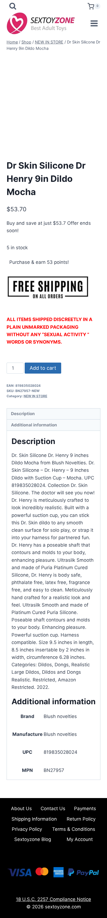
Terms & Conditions (73, 829)
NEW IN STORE (35, 396)
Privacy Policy (27, 829)
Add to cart (43, 368)
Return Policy (81, 819)
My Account (80, 839)
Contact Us (53, 808)
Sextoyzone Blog (32, 839)
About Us (21, 808)
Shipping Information (34, 819)
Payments (85, 808)
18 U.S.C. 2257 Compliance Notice (53, 899)
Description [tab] (23, 413)
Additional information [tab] (34, 425)
